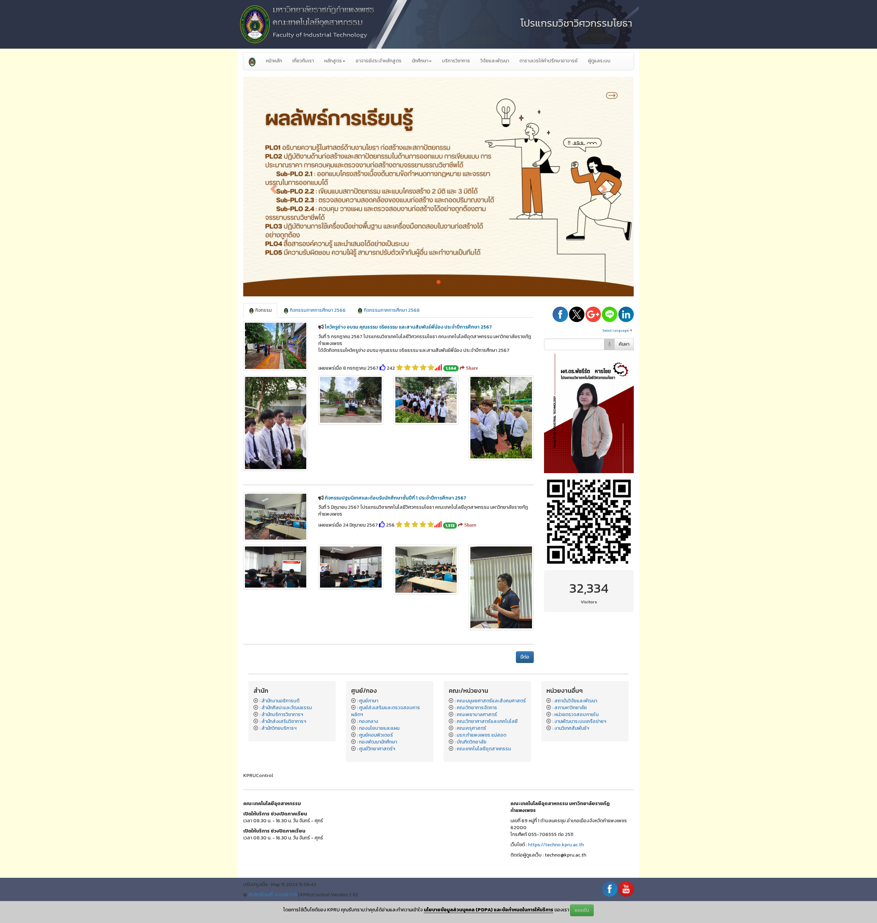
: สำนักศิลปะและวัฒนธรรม (285, 707)
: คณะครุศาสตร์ (470, 728)
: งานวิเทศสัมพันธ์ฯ (570, 728)
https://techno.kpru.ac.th (556, 844)
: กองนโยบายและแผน (378, 728)
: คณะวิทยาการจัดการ (476, 707)
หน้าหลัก (274, 60)
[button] (272, 186)
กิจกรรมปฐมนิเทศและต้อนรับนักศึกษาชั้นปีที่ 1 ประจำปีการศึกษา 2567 (395, 498)
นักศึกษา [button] (420, 60)
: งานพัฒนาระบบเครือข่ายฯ (579, 721)
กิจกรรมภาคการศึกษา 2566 (317, 310)
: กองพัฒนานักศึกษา (377, 742)
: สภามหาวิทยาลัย (569, 707)
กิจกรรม (263, 310)
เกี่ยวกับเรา (303, 60)
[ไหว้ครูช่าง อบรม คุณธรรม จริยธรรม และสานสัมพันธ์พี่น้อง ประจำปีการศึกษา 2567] (275, 423)
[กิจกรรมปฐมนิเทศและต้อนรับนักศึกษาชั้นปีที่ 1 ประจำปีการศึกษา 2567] (275, 567)
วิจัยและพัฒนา (494, 60)
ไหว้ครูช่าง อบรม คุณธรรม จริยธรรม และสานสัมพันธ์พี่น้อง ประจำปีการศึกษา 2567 (408, 327)
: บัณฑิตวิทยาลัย (470, 742)
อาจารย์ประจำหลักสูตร (379, 60)
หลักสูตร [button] (333, 60)
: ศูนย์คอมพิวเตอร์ (375, 735)
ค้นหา (624, 344)
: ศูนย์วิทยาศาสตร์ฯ (376, 748)
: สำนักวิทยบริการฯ (278, 728)
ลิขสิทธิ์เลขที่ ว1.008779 (272, 894)
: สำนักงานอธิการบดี (279, 700)
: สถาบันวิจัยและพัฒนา (574, 700)
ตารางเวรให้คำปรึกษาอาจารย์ (548, 60)
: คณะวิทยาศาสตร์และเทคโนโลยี (486, 721)
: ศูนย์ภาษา (367, 700)
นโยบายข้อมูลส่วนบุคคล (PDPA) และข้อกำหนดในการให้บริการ (488, 909)
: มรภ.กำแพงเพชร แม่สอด (480, 735)
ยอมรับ (582, 910)
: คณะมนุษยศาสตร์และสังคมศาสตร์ (490, 700)
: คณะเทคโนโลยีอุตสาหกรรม (483, 748)
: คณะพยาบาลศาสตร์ (476, 714)
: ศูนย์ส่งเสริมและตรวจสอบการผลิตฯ (385, 711)
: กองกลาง (367, 721)
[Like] (383, 368)
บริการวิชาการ (456, 60)
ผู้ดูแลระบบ (599, 60)
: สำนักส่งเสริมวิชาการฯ (282, 721)
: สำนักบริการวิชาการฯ (281, 714)
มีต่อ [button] (524, 657)
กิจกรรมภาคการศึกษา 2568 (391, 310)
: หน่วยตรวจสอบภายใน (575, 714)
